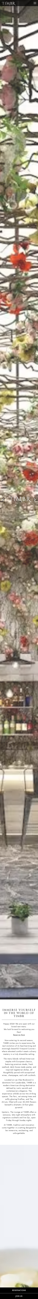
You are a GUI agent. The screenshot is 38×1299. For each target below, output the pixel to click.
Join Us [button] (19, 1296)
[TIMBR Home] (9, 3)
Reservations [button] (19, 1290)
